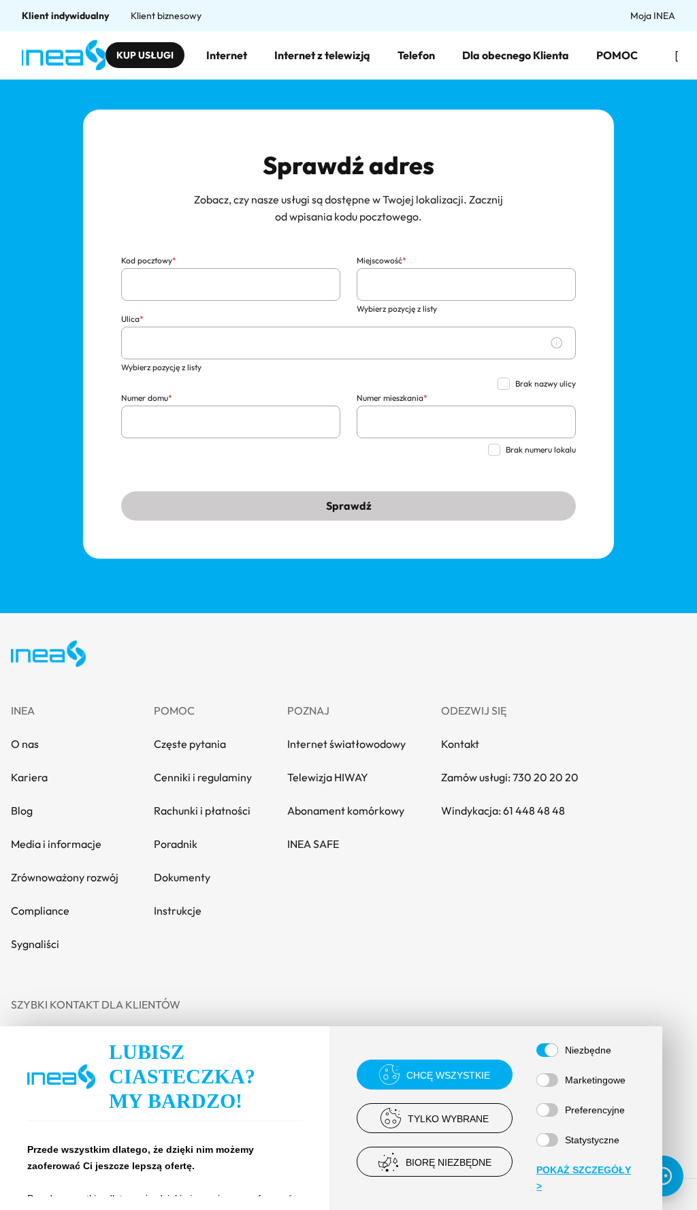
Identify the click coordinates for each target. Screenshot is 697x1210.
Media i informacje (56, 844)
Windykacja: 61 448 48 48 (503, 810)
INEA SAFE (313, 844)
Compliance (40, 910)
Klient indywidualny (65, 16)
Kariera (29, 777)
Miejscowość (381, 260)
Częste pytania (190, 744)
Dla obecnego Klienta (515, 55)
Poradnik (175, 844)
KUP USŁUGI (145, 55)
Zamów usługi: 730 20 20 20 (510, 777)
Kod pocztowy (148, 260)
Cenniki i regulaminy (203, 777)
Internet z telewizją (322, 55)
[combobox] (230, 284)
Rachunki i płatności (202, 810)
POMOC (617, 55)
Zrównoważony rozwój (64, 877)
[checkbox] (504, 384)
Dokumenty (182, 877)
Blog (22, 810)
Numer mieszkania (392, 398)
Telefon (416, 55)
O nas (25, 744)
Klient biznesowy (166, 16)
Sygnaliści (35, 944)
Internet (226, 55)
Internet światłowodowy (346, 744)
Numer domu (146, 398)
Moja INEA (652, 16)
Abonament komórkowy (345, 810)
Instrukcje (177, 910)
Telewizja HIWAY (327, 777)
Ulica (132, 319)
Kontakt (460, 744)
